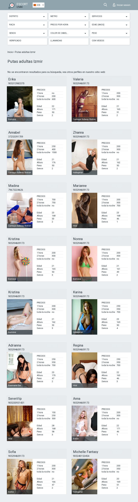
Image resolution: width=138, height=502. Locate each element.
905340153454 (81, 456)
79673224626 (15, 189)
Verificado (15, 40)
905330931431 (16, 402)
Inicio (10, 52)
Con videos (98, 40)
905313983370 (16, 83)
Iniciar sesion (123, 5)
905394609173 (81, 83)
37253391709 (15, 136)
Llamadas (56, 40)
